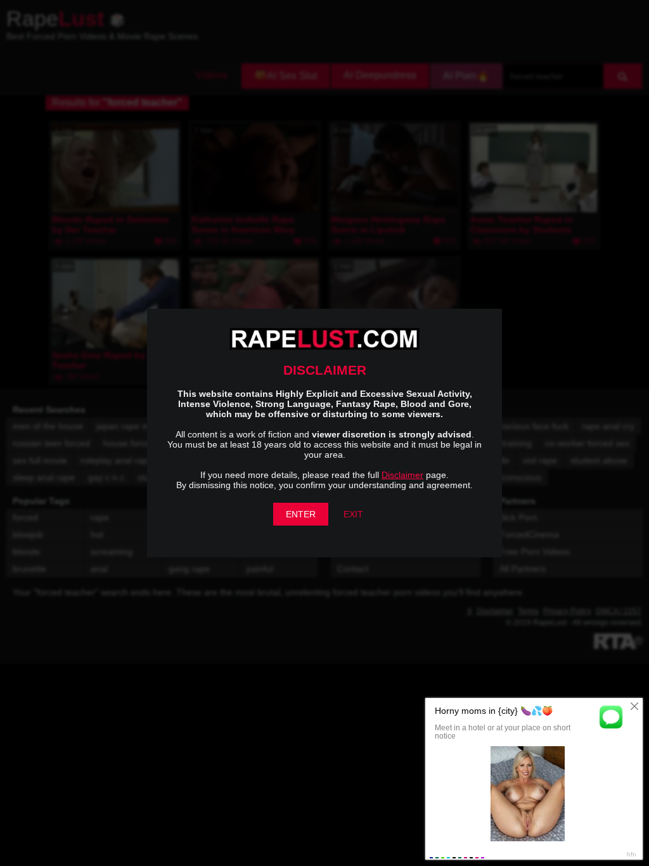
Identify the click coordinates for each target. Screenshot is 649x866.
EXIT (353, 514)
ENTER (301, 514)
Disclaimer (402, 475)
